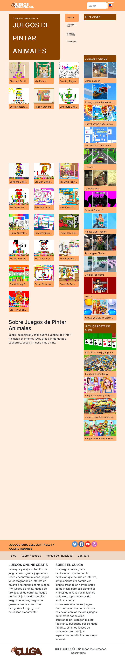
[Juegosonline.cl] (22, 5)
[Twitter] (75, 544)
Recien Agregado (71, 19)
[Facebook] (81, 544)
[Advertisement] (43, 136)
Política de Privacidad (59, 555)
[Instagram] (94, 544)
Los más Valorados (71, 36)
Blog (13, 555)
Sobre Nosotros (31, 555)
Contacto (83, 555)
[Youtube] (88, 544)
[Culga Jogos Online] (26, 650)
